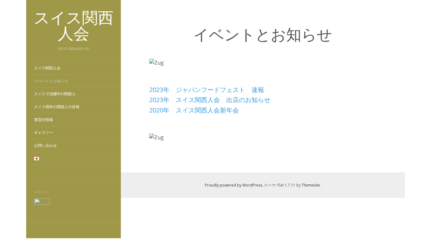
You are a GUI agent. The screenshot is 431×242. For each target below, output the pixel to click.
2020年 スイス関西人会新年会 (194, 110)
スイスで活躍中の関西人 (55, 94)
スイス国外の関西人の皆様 (57, 107)
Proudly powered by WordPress (233, 185)
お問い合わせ (45, 145)
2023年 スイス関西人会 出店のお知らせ (209, 99)
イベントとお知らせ (51, 81)
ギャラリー (43, 132)
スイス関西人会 (47, 68)
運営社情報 (43, 120)
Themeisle (311, 185)
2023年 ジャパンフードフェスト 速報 (206, 89)
